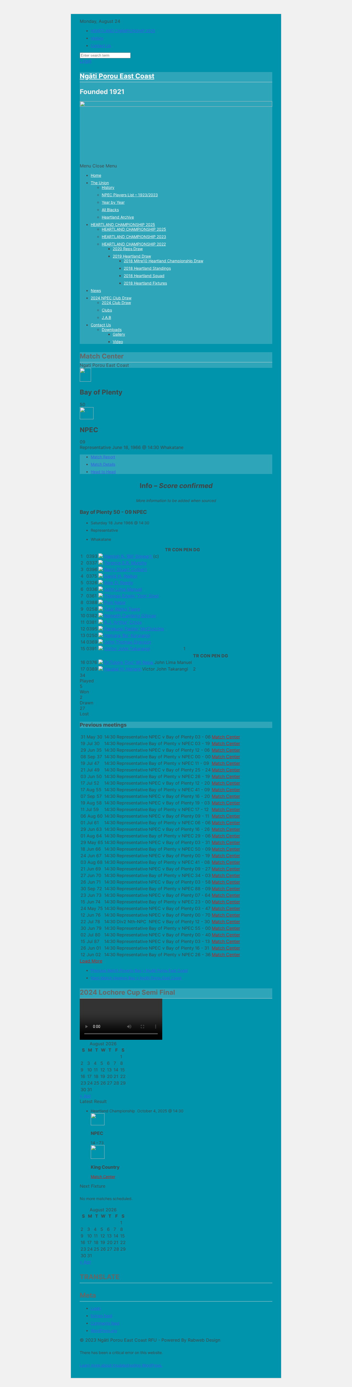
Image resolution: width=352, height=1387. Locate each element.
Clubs (107, 310)
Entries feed (101, 1315)
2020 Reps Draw (128, 248)
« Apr (85, 1096)
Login (85, 61)
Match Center (226, 737)
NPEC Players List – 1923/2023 (130, 194)
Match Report (103, 456)
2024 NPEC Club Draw (111, 298)
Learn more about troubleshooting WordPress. (121, 1365)
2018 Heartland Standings (147, 268)
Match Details (103, 464)
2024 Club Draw (116, 302)
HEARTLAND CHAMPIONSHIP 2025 (123, 30)
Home (96, 175)
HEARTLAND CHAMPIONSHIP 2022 (134, 244)
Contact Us (101, 45)
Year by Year (113, 202)
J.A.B (106, 317)
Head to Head (103, 471)
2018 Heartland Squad (144, 275)
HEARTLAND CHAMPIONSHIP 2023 (134, 236)
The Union (100, 182)
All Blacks (110, 209)
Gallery (119, 334)
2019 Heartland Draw (132, 256)
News (96, 290)
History (97, 38)
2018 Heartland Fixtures (145, 283)
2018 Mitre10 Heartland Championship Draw (163, 260)
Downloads (112, 329)
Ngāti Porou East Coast (117, 76)
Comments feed (105, 1323)
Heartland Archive (118, 217)
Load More (91, 961)
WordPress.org (104, 1330)
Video (118, 341)
